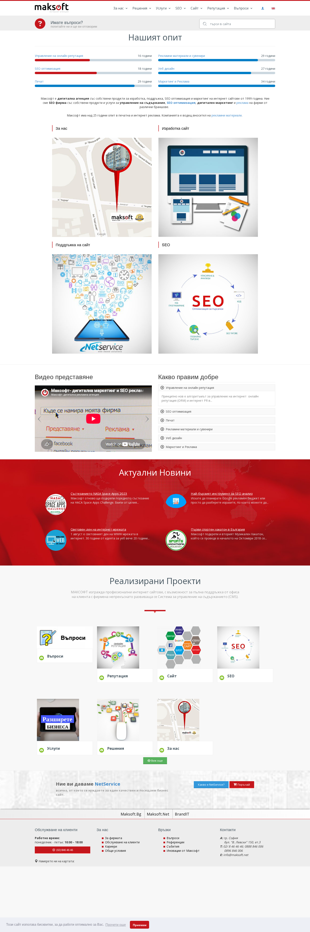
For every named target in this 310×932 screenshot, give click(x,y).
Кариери (111, 846)
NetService (107, 784)
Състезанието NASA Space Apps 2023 (99, 493)
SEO (179, 8)
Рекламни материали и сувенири (181, 56)
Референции (175, 842)
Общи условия (115, 851)
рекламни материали (227, 115)
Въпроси (241, 8)
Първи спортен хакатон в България (218, 529)
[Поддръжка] (102, 304)
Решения (140, 8)
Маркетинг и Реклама (173, 81)
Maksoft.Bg (131, 814)
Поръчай (243, 784)
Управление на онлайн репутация (59, 56)
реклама (242, 103)
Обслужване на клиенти (122, 842)
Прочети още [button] (115, 925)
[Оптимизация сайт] (208, 304)
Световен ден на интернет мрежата (98, 529)
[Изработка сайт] (208, 187)
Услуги (161, 8)
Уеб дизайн (166, 69)
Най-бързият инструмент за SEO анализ (222, 493)
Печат (39, 81)
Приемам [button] (139, 925)
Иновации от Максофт (183, 851)
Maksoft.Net (158, 814)
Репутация (216, 8)
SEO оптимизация (47, 69)
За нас (118, 8)
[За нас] (102, 187)
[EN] (272, 8)
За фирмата (113, 838)
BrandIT (182, 814)
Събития (173, 846)
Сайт (195, 8)
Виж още (157, 760)
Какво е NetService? (211, 784)
